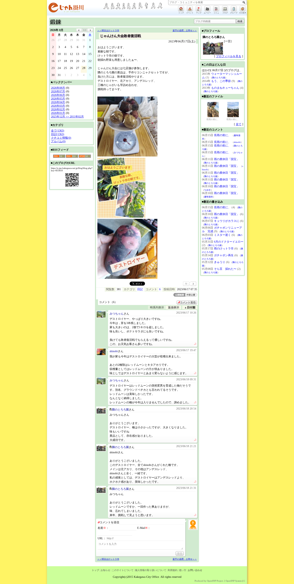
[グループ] (234, 9)
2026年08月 (58, 87)
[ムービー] (207, 9)
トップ (95, 570)
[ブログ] (225, 9)
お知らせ (105, 570)
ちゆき (207, 190)
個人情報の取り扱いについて (150, 570)
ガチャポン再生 (224, 255)
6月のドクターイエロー (228, 241)
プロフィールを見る (228, 56)
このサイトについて (122, 570)
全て (238, 124)
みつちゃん (117, 313)
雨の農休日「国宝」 (226, 159)
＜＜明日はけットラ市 (108, 30)
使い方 (182, 570)
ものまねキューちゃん (225, 87)
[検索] (243, 2)
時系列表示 (157, 307)
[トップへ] (75, 8)
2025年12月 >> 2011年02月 (67, 116)
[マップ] (199, 9)
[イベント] (190, 9)
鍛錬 (55, 22)
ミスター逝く (222, 234)
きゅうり (219, 262)
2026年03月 (58, 105)
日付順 (191, 307)
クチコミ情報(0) (61, 137)
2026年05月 (58, 98)
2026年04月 (58, 102)
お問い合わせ (195, 570)
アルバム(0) (58, 141)
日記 (140, 289)
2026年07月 (58, 91)
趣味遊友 (208, 196)
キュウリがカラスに (226, 220)
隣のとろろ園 (120, 409)
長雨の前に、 (213, 119)
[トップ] (181, 9)
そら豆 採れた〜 (225, 268)
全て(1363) (57, 130)
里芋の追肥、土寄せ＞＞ (185, 30)
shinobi (114, 351)
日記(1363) (57, 134)
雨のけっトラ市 (224, 248)
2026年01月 (58, 113)
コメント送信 (188, 302)
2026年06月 (58, 95)
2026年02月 (58, 109)
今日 (84, 30)
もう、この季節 (221, 81)
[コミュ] (216, 9)
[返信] (195, 344)
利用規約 (172, 570)
